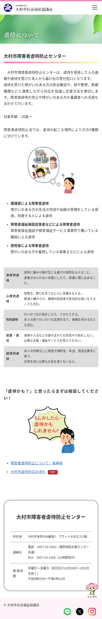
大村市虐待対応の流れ (28, 472)
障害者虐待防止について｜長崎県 (37, 463)
